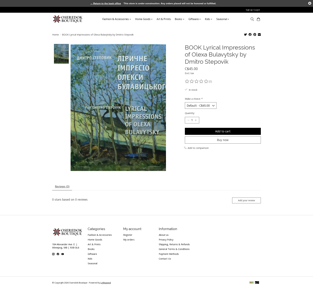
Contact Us (165, 258)
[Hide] (309, 3)
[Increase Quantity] (195, 120)
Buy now (223, 140)
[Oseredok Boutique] (67, 19)
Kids (90, 258)
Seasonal (92, 263)
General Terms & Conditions (174, 249)
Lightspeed (106, 282)
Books (91, 249)
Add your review (246, 200)
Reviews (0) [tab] (62, 186)
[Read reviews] (197, 81)
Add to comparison (198, 147)
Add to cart (223, 131)
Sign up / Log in (253, 9)
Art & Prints (164, 19)
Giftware (92, 253)
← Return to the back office (105, 3)
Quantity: (190, 113)
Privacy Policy (166, 239)
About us (164, 234)
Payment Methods (169, 253)
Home (55, 34)
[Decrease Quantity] (188, 120)
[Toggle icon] (252, 19)
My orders (128, 239)
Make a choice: (194, 98)
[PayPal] (251, 282)
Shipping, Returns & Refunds (174, 244)
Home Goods (95, 239)
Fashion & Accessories (100, 234)
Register (127, 234)
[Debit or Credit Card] (257, 282)
